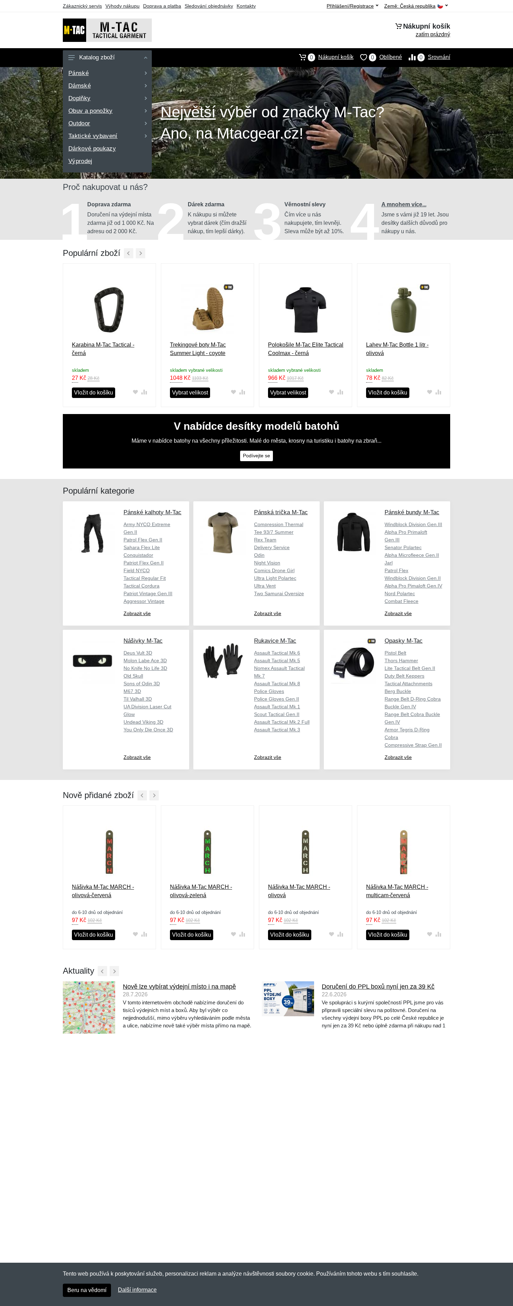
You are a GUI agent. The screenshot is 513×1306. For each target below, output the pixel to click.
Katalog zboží (97, 57)
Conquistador (138, 555)
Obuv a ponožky (90, 111)
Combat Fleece (401, 601)
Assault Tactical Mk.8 (277, 683)
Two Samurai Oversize (279, 593)
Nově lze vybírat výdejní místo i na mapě (179, 986)
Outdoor (79, 123)
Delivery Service (272, 547)
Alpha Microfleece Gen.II (412, 555)
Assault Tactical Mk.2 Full (282, 722)
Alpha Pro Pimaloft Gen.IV (413, 586)
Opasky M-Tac (404, 640)
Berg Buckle (398, 691)
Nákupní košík (332, 57)
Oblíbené (386, 57)
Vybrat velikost (190, 393)
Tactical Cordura (141, 586)
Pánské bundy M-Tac (412, 512)
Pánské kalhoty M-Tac (152, 512)
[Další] (140, 253)
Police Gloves (269, 691)
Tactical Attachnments (408, 683)
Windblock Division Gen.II (413, 578)
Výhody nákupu (122, 6)
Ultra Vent (265, 586)
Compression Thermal (278, 524)
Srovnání (434, 57)
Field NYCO (137, 570)
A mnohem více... (403, 204)
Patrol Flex (396, 570)
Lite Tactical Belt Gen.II (410, 668)
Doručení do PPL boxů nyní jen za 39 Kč (378, 986)
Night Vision (267, 563)
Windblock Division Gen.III (413, 524)
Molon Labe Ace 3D (145, 660)
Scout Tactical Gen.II (276, 714)
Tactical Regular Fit (145, 578)
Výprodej (80, 161)
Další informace (137, 1290)
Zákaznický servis (82, 6)
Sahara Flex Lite (142, 547)
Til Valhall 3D (138, 699)
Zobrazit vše (137, 613)
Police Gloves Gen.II (276, 699)
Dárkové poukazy (92, 148)
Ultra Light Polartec (275, 578)
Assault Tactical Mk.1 (277, 706)
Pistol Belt (395, 653)
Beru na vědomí (86, 1290)
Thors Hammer (401, 660)
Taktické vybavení (93, 136)
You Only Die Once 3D (148, 729)
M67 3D (132, 691)
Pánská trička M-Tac (281, 512)
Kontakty (246, 6)
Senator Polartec (403, 547)
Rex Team (265, 540)
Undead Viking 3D (143, 722)
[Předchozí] (128, 253)
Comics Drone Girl (274, 570)
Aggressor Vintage (144, 601)
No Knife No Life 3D (145, 668)
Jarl (389, 563)
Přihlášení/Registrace (350, 5)
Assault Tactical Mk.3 (277, 729)
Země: (410, 6)
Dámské (79, 85)
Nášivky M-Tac (143, 640)
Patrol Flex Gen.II (143, 540)
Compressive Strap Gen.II (413, 745)
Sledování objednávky (209, 6)
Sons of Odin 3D (142, 683)
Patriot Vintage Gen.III (148, 593)
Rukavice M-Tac (275, 640)
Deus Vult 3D (138, 653)
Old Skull (133, 676)
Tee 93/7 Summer (273, 532)
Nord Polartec (400, 593)
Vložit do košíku (93, 393)
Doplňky (79, 98)
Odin (259, 555)
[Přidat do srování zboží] (144, 392)
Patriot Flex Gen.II (144, 563)
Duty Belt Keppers (404, 676)
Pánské (78, 73)
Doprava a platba (162, 6)
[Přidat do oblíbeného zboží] (135, 392)
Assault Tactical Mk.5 (277, 660)
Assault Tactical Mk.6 (277, 653)
